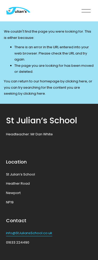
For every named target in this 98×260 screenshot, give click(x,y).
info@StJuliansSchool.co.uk (29, 233)
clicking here (76, 81)
